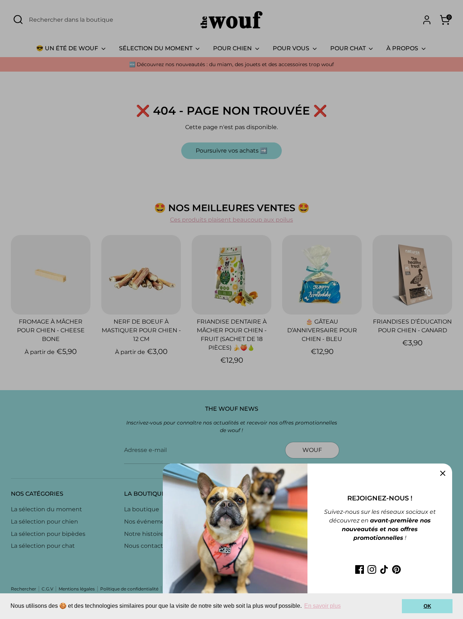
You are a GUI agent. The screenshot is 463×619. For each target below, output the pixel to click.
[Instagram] (372, 569)
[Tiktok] (384, 569)
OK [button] (427, 606)
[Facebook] (359, 569)
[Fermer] (443, 473)
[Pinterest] (396, 569)
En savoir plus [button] (322, 606)
